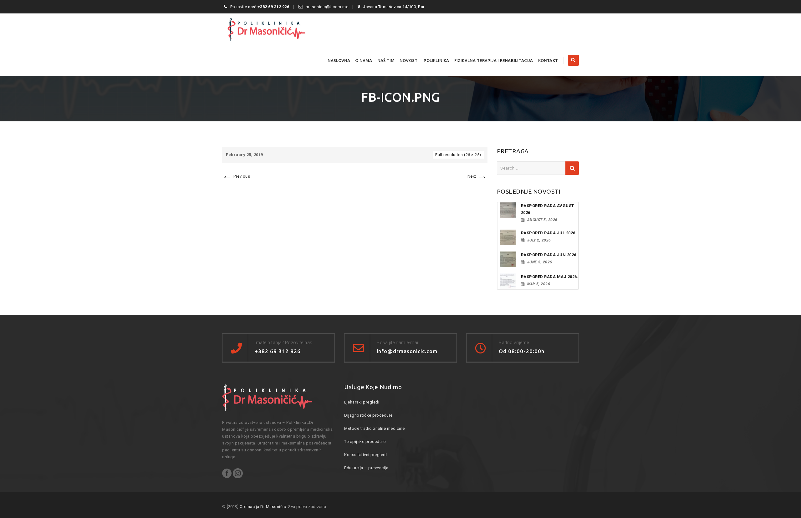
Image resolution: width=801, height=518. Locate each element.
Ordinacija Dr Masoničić (263, 506)
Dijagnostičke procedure (368, 415)
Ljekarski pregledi (361, 402)
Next (477, 176)
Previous (236, 176)
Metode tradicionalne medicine (374, 428)
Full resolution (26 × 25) (458, 154)
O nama (363, 60)
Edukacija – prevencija (366, 467)
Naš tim (386, 60)
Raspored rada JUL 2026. (549, 233)
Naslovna (339, 60)
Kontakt (548, 60)
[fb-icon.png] (355, 188)
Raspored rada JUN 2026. (549, 254)
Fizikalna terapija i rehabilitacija (493, 60)
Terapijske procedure (364, 441)
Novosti (409, 60)
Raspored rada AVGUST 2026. (547, 209)
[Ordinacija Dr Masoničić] (277, 29)
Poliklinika (436, 60)
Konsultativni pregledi (365, 454)
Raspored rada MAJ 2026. (550, 276)
